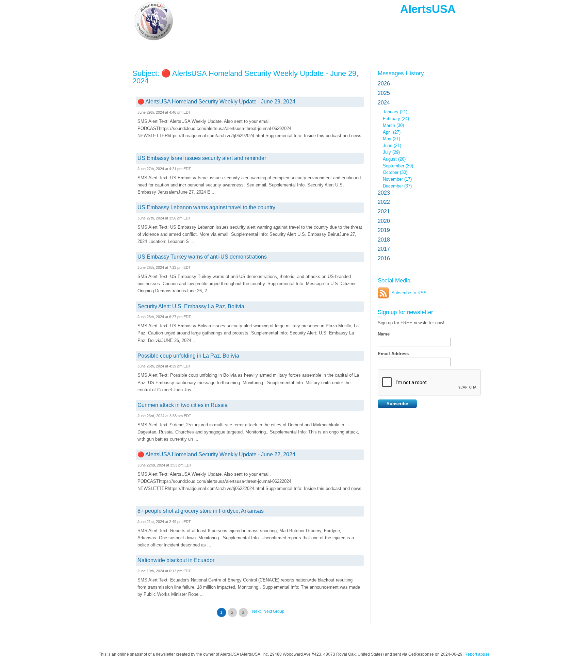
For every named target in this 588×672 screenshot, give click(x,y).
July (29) (391, 152)
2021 (384, 211)
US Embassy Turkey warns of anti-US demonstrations (202, 257)
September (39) (398, 165)
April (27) (392, 132)
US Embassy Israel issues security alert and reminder (201, 158)
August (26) (394, 159)
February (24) (396, 118)
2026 (384, 83)
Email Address (393, 353)
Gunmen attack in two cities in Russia (182, 405)
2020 (384, 221)
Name (384, 334)
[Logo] (181, 21)
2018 (384, 240)
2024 (384, 102)
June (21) (392, 145)
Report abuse (477, 654)
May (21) (391, 138)
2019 (384, 230)
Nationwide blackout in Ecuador (175, 560)
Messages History (401, 73)
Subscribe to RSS (409, 292)
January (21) (395, 111)
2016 (384, 258)
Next (256, 611)
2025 (384, 93)
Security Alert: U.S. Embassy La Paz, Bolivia (190, 306)
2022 (384, 202)
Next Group (273, 611)
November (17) (397, 179)
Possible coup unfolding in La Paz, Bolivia (188, 356)
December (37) (397, 186)
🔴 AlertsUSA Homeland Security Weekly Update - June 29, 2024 (216, 101)
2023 (384, 193)
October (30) (395, 172)
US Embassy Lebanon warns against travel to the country (206, 207)
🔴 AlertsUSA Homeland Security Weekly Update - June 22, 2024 (216, 454)
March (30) (393, 125)
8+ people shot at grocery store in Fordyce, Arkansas (200, 511)
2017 (384, 249)
